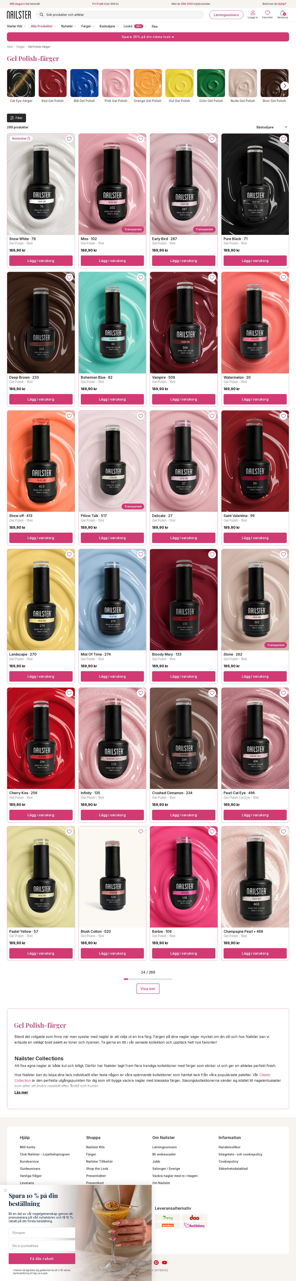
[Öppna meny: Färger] (96, 26)
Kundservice (29, 1161)
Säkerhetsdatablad (233, 1168)
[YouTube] (164, 1262)
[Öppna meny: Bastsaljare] (120, 26)
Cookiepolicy (228, 1161)
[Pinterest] (156, 1262)
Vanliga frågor (31, 1176)
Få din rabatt (42, 1258)
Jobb (156, 1161)
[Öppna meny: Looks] (148, 26)
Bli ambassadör (164, 1154)
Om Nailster (161, 1183)
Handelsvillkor (229, 1147)
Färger (86, 26)
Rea (155, 26)
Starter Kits (14, 26)
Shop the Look (97, 1168)
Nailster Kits (95, 1147)
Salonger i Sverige (166, 1168)
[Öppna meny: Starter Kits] (27, 26)
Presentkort (95, 1183)
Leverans (27, 1183)
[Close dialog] (5, 1190)
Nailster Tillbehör (99, 1161)
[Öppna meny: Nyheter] (78, 26)
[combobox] (120, 14)
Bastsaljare (107, 26)
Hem (10, 46)
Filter (19, 118)
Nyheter (67, 26)
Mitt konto (27, 1147)
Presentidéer (96, 1176)
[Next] (284, 86)
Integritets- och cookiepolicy (240, 1154)
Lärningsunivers (226, 14)
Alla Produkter (42, 26)
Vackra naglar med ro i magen (175, 1176)
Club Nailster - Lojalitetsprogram (45, 1154)
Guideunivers (30, 1168)
